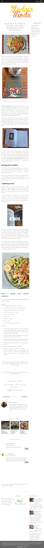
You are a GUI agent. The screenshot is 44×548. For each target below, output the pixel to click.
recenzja (17, 390)
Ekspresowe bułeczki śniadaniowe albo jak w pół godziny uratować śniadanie (35, 528)
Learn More (20, 546)
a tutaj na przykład (9, 363)
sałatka (20, 390)
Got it (25, 546)
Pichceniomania (10, 453)
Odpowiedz (26, 448)
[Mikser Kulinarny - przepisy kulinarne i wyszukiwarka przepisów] (19, 502)
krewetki (13, 390)
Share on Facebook (9, 384)
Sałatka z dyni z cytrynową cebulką (14, 432)
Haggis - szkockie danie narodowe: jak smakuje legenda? (38, 500)
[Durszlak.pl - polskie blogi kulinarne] (18, 504)
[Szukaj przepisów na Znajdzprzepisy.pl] (23, 504)
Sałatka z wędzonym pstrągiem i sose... (24, 432)
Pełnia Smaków (10, 443)
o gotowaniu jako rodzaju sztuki (9, 124)
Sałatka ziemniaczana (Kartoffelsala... (5, 432)
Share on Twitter (21, 384)
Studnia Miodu (13, 402)
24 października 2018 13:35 (11, 445)
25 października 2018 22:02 (11, 455)
